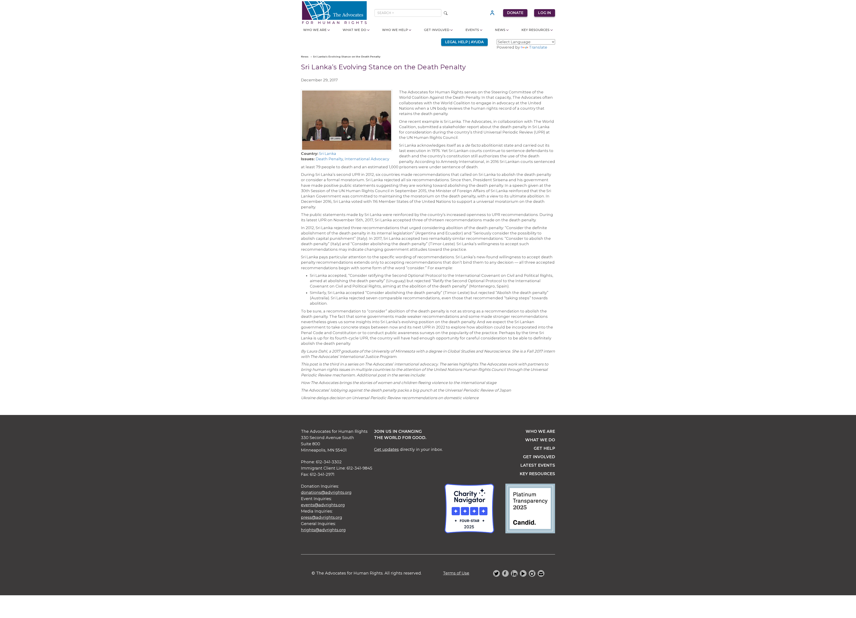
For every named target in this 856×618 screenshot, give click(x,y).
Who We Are (315, 30)
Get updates (386, 449)
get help (544, 448)
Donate (515, 13)
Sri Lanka (327, 153)
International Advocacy (367, 159)
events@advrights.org (323, 505)
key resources (537, 473)
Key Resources (535, 30)
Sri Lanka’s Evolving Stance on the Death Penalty (347, 56)
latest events (537, 465)
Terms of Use (456, 573)
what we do (540, 439)
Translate (538, 47)
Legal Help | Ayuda (464, 42)
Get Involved (436, 30)
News (500, 30)
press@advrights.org (321, 517)
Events (472, 30)
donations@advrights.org (326, 492)
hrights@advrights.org (323, 530)
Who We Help (395, 30)
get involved (539, 456)
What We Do (354, 30)
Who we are (540, 431)
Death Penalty (329, 159)
